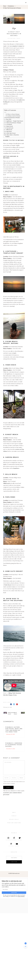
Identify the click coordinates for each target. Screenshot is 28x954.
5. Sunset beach (9, 126)
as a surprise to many (16, 46)
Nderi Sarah (7, 702)
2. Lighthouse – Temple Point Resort (14, 121)
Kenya (14, 28)
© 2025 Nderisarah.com (14, 873)
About (14, 812)
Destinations (11, 6)
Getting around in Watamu (14, 116)
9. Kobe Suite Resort (11, 133)
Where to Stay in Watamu (13, 114)
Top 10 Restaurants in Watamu (12, 117)
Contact (13, 815)
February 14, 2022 (7, 707)
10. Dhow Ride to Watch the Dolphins (12, 135)
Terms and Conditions (14, 822)
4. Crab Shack (8, 124)
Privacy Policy (14, 819)
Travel (18, 38)
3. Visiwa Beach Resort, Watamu (13, 122)
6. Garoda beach (9, 128)
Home (4, 6)
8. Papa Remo (8, 131)
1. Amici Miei (8, 119)
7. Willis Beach (8, 129)
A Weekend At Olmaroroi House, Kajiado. (13, 744)
